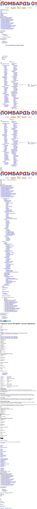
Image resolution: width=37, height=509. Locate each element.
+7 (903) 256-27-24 (6, 20)
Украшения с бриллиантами (10, 213)
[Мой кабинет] (0, 169)
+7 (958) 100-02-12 (7, 22)
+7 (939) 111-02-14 (5, 24)
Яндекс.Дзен (4, 42)
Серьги (1, 449)
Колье (1, 450)
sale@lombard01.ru (4, 38)
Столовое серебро (3, 455)
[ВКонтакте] (1, 321)
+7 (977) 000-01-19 (8, 25)
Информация (4, 374)
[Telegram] (10, 321)
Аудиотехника (8, 258)
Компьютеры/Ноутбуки (4, 458)
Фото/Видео (2, 461)
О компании (2, 468)
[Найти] (1, 12)
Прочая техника (3, 465)
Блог (1, 446)
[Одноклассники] (2, 321)
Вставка (7, 221)
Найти (2, 494)
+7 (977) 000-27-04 (5, 188)
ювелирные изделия (7, 200)
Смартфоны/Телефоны (4, 459)
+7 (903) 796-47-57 (7, 26)
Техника (1, 330)
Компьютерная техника (10, 245)
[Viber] (6, 321)
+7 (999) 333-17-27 (5, 18)
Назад (6, 199)
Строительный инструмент (4, 463)
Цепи (1, 452)
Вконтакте (4, 41)
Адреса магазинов (3, 470)
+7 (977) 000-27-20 (5, 27)
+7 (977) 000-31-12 (6, 23)
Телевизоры (2, 464)
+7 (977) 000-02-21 (7, 195)
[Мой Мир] (3, 321)
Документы (2, 469)
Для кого (7, 237)
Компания (2, 466)
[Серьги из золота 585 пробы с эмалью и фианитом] (9, 336)
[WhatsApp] (7, 321)
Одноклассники (5, 317)
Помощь (1, 445)
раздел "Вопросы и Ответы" (9, 404)
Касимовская (2, 359)
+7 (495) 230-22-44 (4, 16)
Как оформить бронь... (4, 391)
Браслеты (1, 453)
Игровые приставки (9, 270)
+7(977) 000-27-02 (7, 19)
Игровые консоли (3, 462)
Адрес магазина (5, 373)
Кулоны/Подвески (3, 451)
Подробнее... (30, 399)
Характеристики (5, 372)
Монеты (1, 454)
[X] (5, 321)
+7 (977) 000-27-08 (4, 21)
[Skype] (9, 321)
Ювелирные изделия (9, 202)
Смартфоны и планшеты (10, 252)
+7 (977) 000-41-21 (6, 28)
